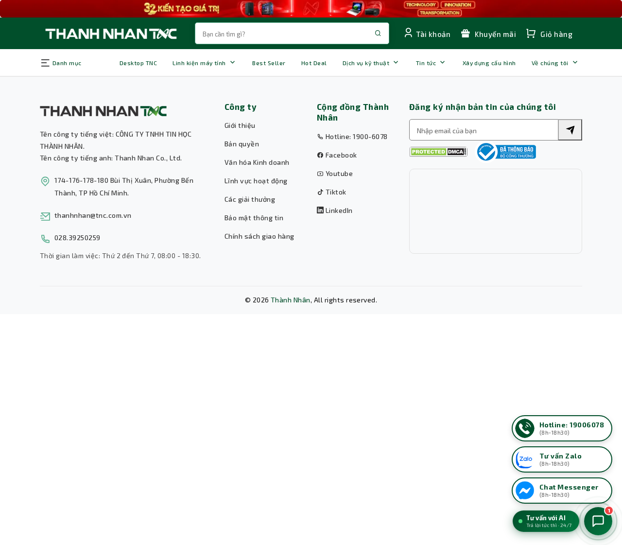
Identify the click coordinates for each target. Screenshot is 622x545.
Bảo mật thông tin (254, 217)
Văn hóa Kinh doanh (257, 162)
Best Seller (268, 62)
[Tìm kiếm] (570, 130)
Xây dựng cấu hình (489, 62)
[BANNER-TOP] (311, 9)
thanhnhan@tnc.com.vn (93, 215)
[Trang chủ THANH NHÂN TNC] (110, 33)
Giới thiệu (240, 125)
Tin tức (426, 62)
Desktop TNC (138, 62)
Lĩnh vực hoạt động (256, 180)
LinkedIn (338, 210)
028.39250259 (77, 237)
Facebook (340, 155)
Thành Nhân (291, 300)
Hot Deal (314, 62)
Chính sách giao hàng (259, 236)
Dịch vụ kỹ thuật (366, 62)
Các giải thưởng (250, 199)
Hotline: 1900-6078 (355, 136)
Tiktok (335, 192)
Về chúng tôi (550, 62)
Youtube (338, 173)
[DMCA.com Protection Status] (438, 152)
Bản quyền (242, 144)
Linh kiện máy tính (199, 62)
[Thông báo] (505, 152)
